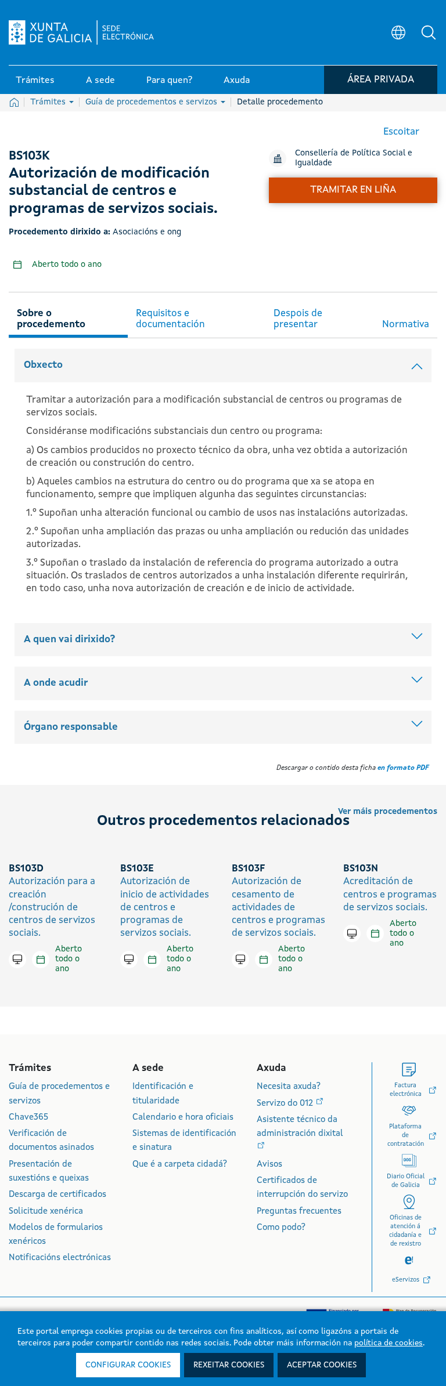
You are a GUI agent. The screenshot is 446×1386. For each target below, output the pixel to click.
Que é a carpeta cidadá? (179, 1164)
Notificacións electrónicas (60, 1258)
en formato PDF (403, 768)
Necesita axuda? (289, 1087)
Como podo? (281, 1228)
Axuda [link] (237, 80)
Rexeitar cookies (228, 1365)
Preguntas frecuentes (299, 1211)
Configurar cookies (128, 1365)
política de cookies (388, 1343)
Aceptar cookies (322, 1365)
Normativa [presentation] (405, 325)
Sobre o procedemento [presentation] (51, 319)
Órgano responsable (71, 727)
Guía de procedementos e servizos (152, 102)
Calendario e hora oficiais (182, 1117)
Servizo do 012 (286, 1103)
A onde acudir (56, 683)
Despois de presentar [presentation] (298, 319)
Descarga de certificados (57, 1194)
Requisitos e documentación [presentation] (170, 319)
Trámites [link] (35, 80)
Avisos (269, 1164)
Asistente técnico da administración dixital (300, 1127)
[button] (428, 32)
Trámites (49, 102)
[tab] (68, 317)
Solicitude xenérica (46, 1211)
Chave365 (28, 1117)
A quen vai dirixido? (69, 640)
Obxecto (43, 365)
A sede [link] (100, 80)
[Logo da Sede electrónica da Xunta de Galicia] (81, 32)
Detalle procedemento (280, 102)
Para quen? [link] (169, 80)
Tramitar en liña (353, 190)
